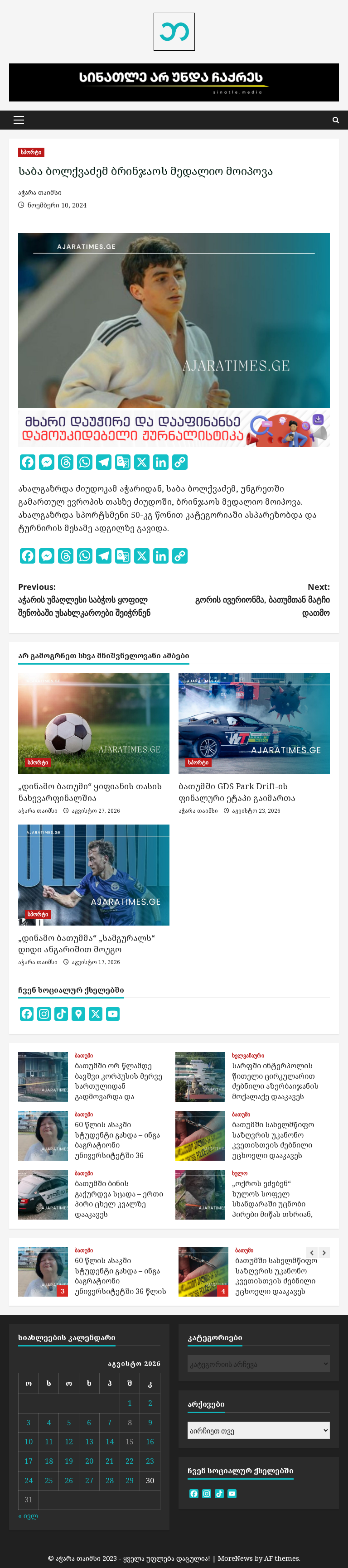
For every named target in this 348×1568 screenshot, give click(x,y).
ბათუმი (84, 1055)
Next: (262, 599)
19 (69, 1461)
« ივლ (28, 1515)
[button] (19, 120)
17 (28, 1461)
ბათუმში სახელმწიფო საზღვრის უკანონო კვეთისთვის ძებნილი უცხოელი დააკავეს (200, 1136)
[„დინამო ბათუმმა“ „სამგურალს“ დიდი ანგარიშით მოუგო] (93, 875)
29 (130, 1481)
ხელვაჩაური (248, 1055)
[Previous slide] (312, 1252)
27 (89, 1481)
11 (49, 1442)
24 (28, 1481)
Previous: (84, 599)
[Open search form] (336, 120)
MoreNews (235, 1558)
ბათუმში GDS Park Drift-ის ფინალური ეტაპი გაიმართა (237, 792)
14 (110, 1442)
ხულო (239, 1173)
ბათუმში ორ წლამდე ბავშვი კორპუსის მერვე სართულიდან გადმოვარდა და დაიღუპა (43, 1077)
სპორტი (31, 152)
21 (110, 1461)
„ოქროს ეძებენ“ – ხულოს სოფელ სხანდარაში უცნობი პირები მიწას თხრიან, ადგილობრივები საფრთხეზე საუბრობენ (200, 1195)
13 (89, 1442)
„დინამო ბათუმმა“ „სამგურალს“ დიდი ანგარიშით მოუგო (86, 943)
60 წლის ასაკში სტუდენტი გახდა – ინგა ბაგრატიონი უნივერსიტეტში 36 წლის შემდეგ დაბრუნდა (43, 1136)
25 (49, 1481)
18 (49, 1461)
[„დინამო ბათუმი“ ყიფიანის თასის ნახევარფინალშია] (93, 723)
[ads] (174, 428)
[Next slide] (324, 1252)
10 (28, 1442)
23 (150, 1461)
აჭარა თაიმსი (40, 192)
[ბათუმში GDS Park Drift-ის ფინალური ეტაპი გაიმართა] (254, 723)
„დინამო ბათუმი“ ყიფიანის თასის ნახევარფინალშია (90, 792)
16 (150, 1442)
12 (69, 1442)
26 (69, 1481)
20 (89, 1461)
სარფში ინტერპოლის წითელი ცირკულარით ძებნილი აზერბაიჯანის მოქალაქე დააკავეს (200, 1077)
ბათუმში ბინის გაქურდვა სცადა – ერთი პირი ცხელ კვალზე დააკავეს (43, 1195)
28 (110, 1481)
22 (130, 1461)
